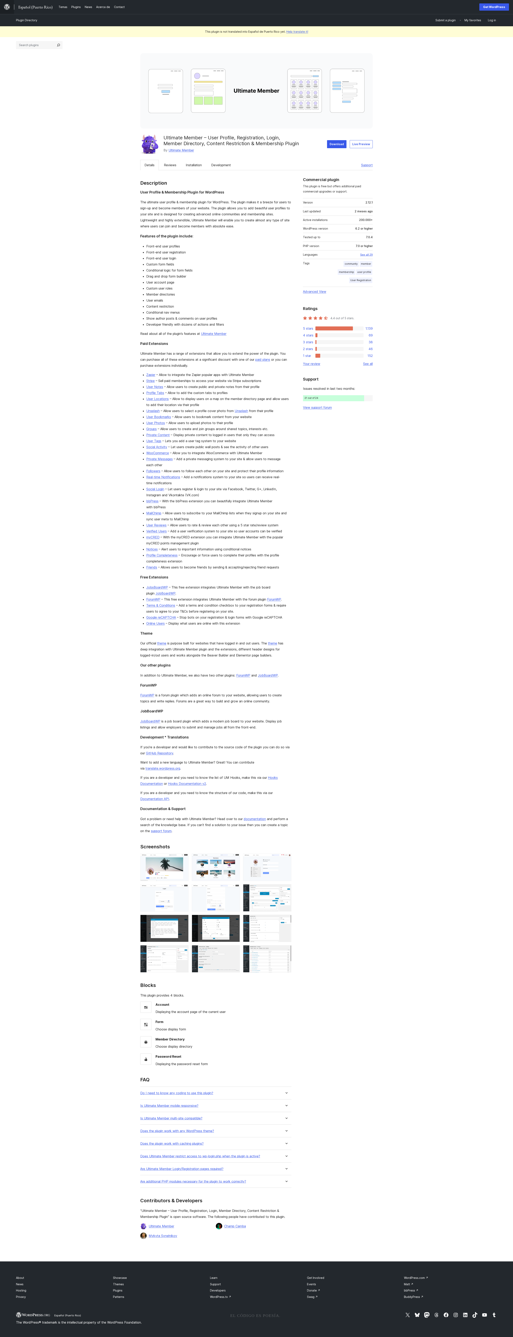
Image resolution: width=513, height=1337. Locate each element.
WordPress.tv (220, 1297)
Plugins (117, 1290)
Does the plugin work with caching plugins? (172, 1144)
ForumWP (153, 599)
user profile (364, 271)
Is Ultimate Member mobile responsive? (169, 1106)
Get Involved (315, 1277)
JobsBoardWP (157, 587)
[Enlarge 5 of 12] (234, 890)
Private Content (158, 435)
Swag (312, 1297)
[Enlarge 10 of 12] (183, 951)
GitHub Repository (159, 753)
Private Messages (159, 459)
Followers (153, 471)
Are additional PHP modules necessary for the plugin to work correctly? (193, 1181)
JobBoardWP (165, 593)
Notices (152, 549)
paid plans (262, 360)
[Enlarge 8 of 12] (234, 920)
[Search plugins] (59, 45)
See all (368, 364)
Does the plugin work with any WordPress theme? (177, 1131)
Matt (408, 1284)
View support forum (317, 407)
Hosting (21, 1290)
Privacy (21, 1297)
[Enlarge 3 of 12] (286, 859)
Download (337, 144)
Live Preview (361, 144)
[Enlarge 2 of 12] (234, 859)
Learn (213, 1277)
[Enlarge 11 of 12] (234, 951)
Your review (311, 364)
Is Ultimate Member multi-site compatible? (171, 1118)
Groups (151, 429)
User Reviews (156, 525)
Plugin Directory (26, 20)
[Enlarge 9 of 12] (286, 920)
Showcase (120, 1277)
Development (221, 165)
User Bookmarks (158, 417)
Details (149, 165)
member (366, 263)
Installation (194, 165)
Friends (151, 567)
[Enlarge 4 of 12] (183, 890)
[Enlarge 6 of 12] (286, 890)
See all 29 (366, 254)
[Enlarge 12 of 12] (286, 951)
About (20, 1277)
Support (367, 165)
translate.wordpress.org (162, 768)
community (351, 263)
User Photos (155, 423)
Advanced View (314, 292)
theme (161, 643)
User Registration (360, 280)
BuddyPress (413, 1297)
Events (311, 1284)
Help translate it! (297, 31)
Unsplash (153, 411)
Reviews (170, 165)
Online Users (155, 623)
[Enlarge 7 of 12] (183, 920)
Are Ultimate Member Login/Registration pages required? (181, 1169)
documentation (255, 819)
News (19, 1284)
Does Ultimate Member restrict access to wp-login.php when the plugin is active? (200, 1156)
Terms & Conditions (160, 605)
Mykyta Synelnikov (163, 1236)
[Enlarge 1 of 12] (183, 859)
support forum (161, 831)
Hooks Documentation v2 (187, 784)
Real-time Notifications (163, 477)
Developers (218, 1290)
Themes (118, 1284)
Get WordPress (494, 7)
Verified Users (156, 531)
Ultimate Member (181, 150)
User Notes (154, 387)
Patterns (118, 1297)
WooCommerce (157, 453)
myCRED (153, 537)
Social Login (155, 489)
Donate (313, 1290)
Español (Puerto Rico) (67, 1315)
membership (346, 271)
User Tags (153, 441)
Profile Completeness (162, 555)
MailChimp (153, 513)
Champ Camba (235, 1226)
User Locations (157, 399)
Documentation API (154, 799)
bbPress (152, 501)
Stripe (150, 381)
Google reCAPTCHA (161, 617)
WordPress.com (416, 1277)
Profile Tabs (155, 393)
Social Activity (156, 447)
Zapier (150, 375)
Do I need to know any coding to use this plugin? (176, 1093)
